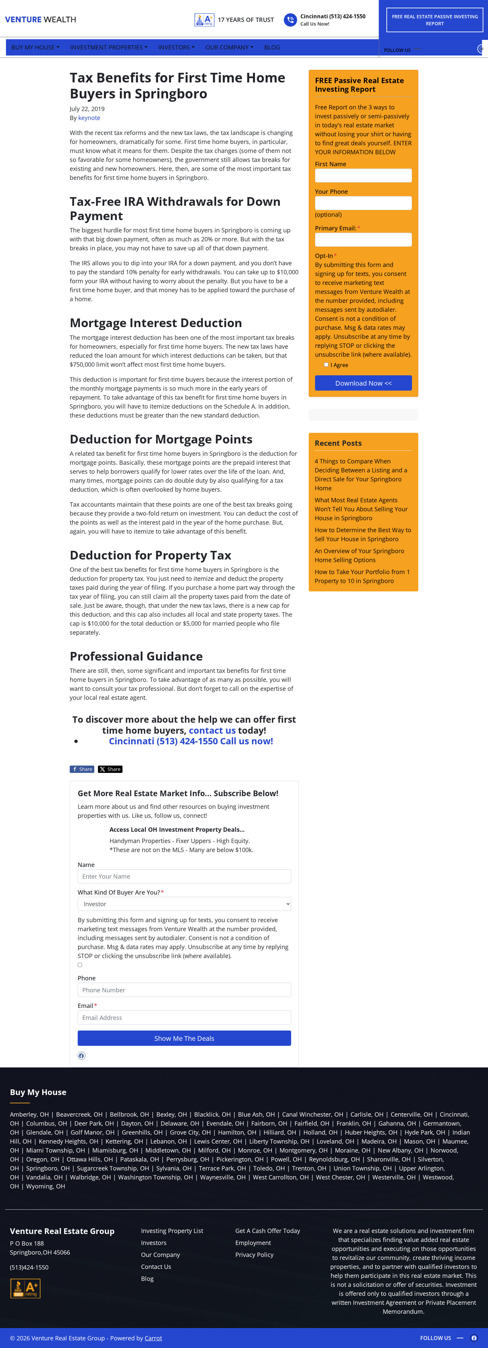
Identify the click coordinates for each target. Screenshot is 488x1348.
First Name (330, 164)
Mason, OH (419, 1141)
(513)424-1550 (29, 1267)
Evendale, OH (225, 1123)
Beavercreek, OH (79, 1114)
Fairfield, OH (311, 1123)
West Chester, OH (340, 1177)
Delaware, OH (180, 1123)
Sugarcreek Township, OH (113, 1168)
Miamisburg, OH (115, 1150)
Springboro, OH (48, 1168)
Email (87, 1006)
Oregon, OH (42, 1159)
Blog (272, 47)
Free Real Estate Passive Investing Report (435, 20)
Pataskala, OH (139, 1159)
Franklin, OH (354, 1123)
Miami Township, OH (55, 1150)
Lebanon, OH (168, 1141)
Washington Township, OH (155, 1177)
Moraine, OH (352, 1150)
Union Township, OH (363, 1168)
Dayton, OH (137, 1123)
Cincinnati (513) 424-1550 (333, 20)
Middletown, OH (168, 1150)
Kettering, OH (124, 1141)
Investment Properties (106, 47)
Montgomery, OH (304, 1150)
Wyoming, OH (45, 1186)
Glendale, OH (44, 1132)
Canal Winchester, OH (312, 1114)
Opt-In (326, 256)
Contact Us (156, 1267)
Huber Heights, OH (371, 1132)
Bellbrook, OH (129, 1114)
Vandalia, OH (44, 1177)
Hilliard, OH (280, 1132)
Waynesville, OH (223, 1177)
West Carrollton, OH (281, 1177)
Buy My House (33, 47)
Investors (174, 47)
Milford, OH (214, 1150)
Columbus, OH (46, 1123)
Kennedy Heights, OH (68, 1141)
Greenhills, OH (142, 1132)
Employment (253, 1243)
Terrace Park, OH (222, 1168)
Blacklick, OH (212, 1114)
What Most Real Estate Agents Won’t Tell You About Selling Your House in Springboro (361, 509)
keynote (89, 118)
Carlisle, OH (367, 1114)
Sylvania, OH (174, 1168)
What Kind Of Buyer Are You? (121, 892)
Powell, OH (286, 1159)
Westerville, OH (394, 1177)
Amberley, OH (29, 1114)
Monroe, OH (255, 1150)
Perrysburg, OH (187, 1159)
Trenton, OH (309, 1168)
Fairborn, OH (269, 1123)
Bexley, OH (171, 1114)
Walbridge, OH (90, 1177)
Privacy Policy (254, 1255)
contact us (212, 730)
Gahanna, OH (397, 1123)
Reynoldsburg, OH (334, 1159)
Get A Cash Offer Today (267, 1231)
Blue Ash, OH (256, 1114)
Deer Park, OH (94, 1123)
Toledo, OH (269, 1168)
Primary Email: (338, 228)
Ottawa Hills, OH (90, 1159)
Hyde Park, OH (425, 1132)
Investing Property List (172, 1231)
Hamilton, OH (237, 1132)
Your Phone (331, 191)
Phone (87, 978)
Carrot (153, 1338)
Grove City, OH (190, 1132)
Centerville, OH (412, 1114)
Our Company (227, 47)
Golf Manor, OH (93, 1132)
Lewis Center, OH (218, 1141)
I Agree (339, 365)
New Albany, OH (400, 1150)
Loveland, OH (335, 1141)
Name (86, 865)
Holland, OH (320, 1132)
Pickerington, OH (240, 1159)
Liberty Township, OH (279, 1141)
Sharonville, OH (389, 1159)
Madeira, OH (379, 1141)
